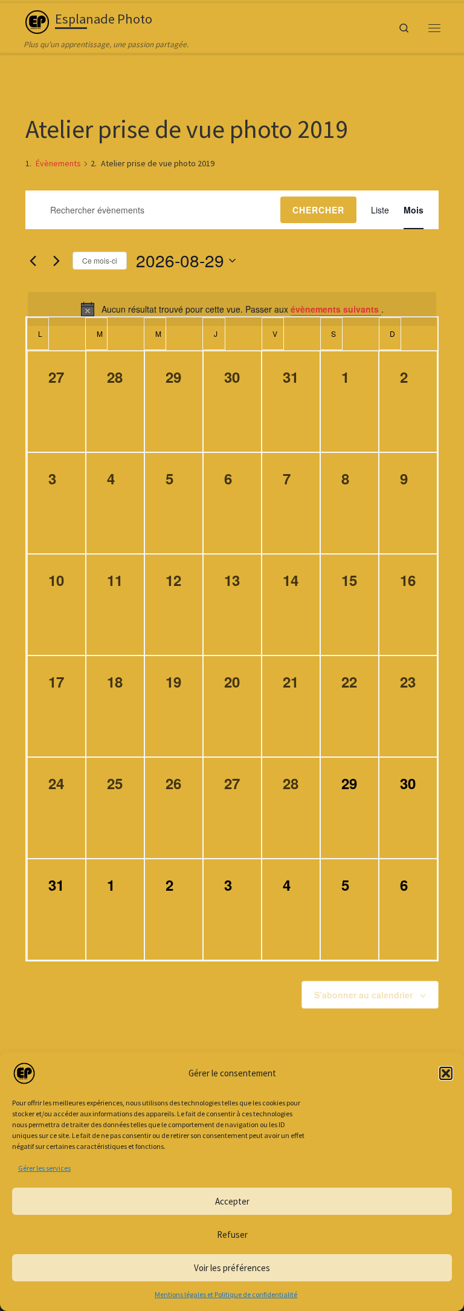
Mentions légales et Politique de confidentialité (226, 1294)
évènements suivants (336, 309)
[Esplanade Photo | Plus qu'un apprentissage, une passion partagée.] (37, 20)
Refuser (232, 1234)
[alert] (232, 309)
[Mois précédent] (32, 260)
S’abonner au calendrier (363, 995)
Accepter (232, 1201)
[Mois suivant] (56, 260)
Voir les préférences (232, 1268)
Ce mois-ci (99, 260)
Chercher (318, 210)
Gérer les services (44, 1168)
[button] (446, 1073)
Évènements (58, 163)
